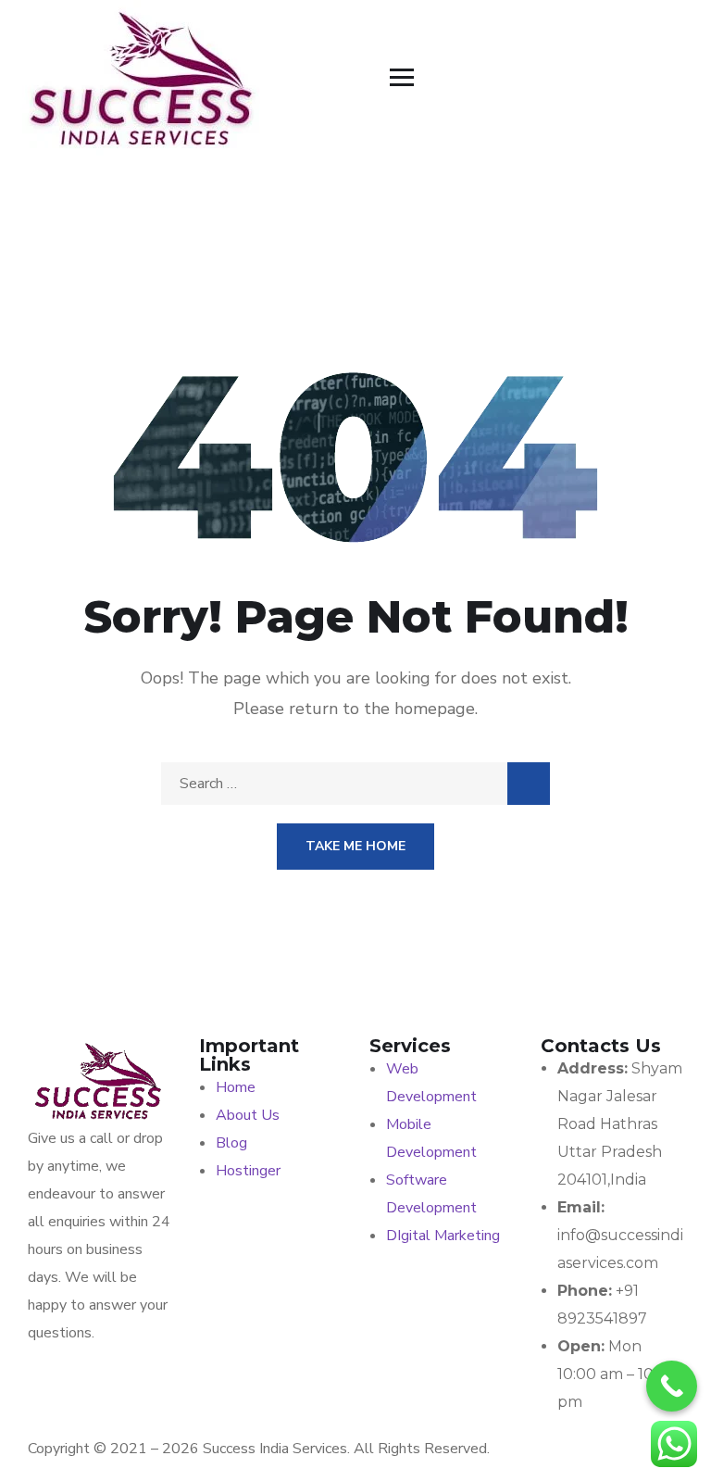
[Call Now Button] (671, 1386)
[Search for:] (355, 783)
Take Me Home (355, 846)
